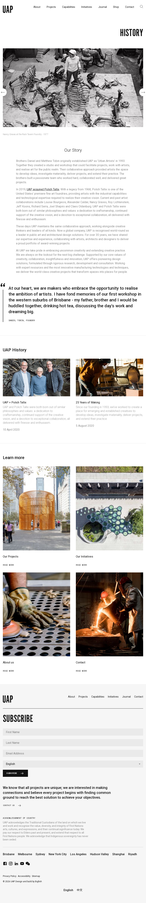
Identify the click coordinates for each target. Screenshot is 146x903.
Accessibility (24, 876)
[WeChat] (28, 864)
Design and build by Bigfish (28, 881)
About (71, 696)
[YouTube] (22, 864)
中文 (79, 890)
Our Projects (10, 556)
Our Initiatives (84, 556)
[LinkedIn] (16, 864)
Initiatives (113, 696)
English (68, 890)
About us (8, 662)
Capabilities (97, 696)
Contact (80, 662)
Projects (83, 696)
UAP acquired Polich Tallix (43, 189)
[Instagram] (11, 864)
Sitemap (36, 876)
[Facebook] (5, 864)
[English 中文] (73, 764)
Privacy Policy (9, 876)
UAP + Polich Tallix (14, 402)
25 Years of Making (88, 402)
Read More (8, 565)
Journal (126, 696)
